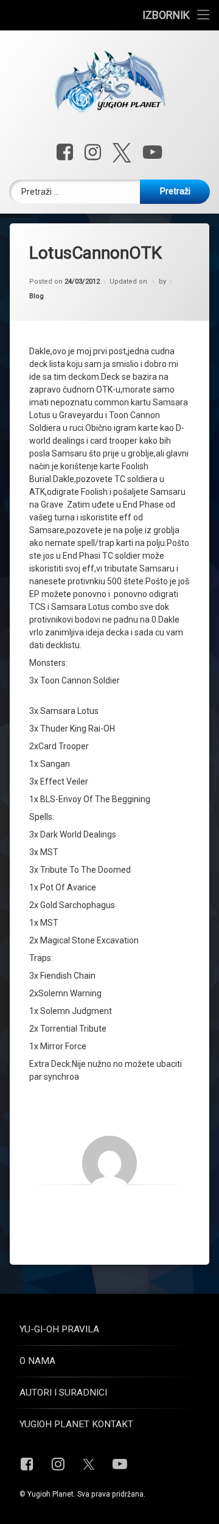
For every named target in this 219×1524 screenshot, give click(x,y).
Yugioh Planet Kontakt (76, 1424)
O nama (37, 1360)
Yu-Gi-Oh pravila (59, 1329)
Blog (36, 296)
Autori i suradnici (63, 1392)
